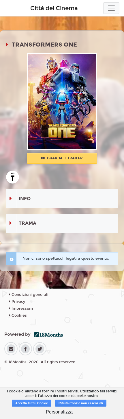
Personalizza (59, 411)
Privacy (17, 301)
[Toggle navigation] (111, 8)
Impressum (21, 308)
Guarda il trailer (64, 158)
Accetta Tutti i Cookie (31, 403)
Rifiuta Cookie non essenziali (81, 403)
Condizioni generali (29, 294)
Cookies (18, 315)
